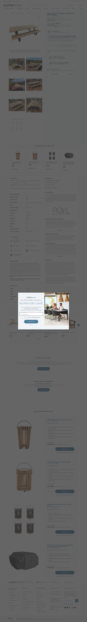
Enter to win (31, 321)
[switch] (25, 317)
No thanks (31, 324)
